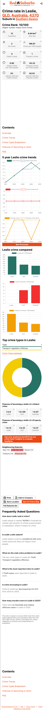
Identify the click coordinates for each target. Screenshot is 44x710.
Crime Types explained (12, 353)
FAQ (4, 151)
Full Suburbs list (10, 506)
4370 (34, 15)
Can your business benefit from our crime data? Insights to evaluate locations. (20, 439)
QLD (6, 15)
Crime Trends (8, 138)
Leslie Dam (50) (17, 450)
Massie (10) (29, 450)
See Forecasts (22, 244)
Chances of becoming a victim (16, 147)
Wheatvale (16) (20, 454)
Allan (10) (6, 450)
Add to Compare (25, 498)
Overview (6, 133)
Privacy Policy (30, 707)
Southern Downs (27, 19)
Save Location (13, 502)
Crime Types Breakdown (14, 142)
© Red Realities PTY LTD (9, 707)
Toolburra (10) (8, 454)
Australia (19, 15)
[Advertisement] (22, 104)
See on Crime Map (31, 502)
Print (9, 498)
